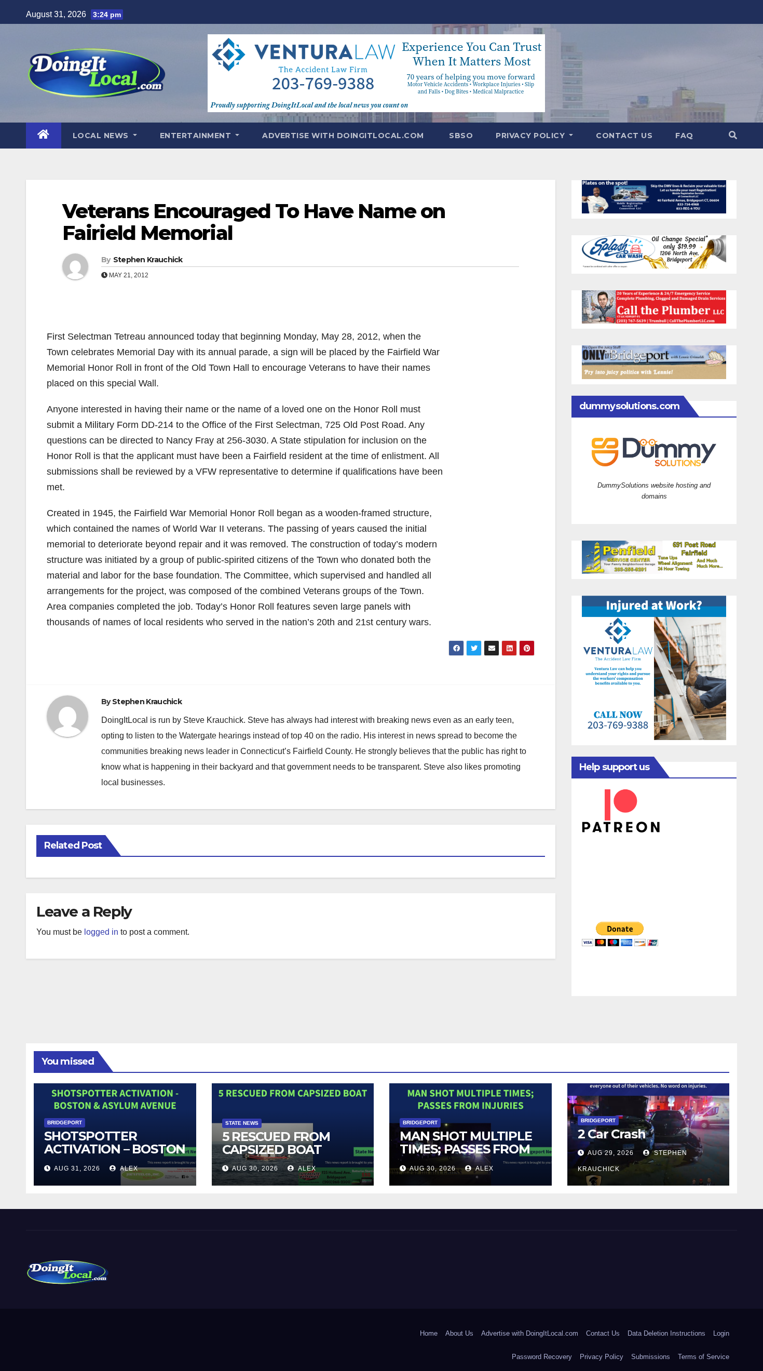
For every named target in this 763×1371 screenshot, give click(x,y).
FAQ (684, 135)
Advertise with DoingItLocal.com (343, 135)
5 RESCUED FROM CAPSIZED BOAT (276, 1143)
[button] (733, 135)
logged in (101, 932)
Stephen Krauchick (148, 259)
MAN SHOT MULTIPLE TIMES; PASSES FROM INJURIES (466, 1149)
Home (429, 1333)
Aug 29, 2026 (611, 1153)
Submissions (650, 1357)
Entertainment (197, 135)
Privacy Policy (531, 135)
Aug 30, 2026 (255, 1168)
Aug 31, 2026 (77, 1168)
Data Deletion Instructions (666, 1333)
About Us (459, 1333)
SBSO (460, 135)
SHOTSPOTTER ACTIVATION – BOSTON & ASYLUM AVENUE (114, 1149)
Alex (128, 1168)
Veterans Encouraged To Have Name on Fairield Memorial (253, 222)
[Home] (43, 136)
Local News (102, 135)
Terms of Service (703, 1357)
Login (721, 1333)
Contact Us (624, 135)
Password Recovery (542, 1357)
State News (241, 1123)
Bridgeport (64, 1122)
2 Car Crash (612, 1133)
